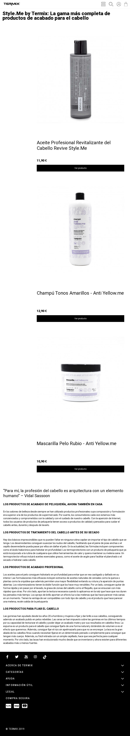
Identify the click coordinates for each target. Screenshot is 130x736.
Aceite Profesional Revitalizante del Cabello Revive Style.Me (74, 145)
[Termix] (12, 4)
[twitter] (16, 657)
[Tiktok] (44, 657)
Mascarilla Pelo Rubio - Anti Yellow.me (76, 443)
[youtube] (26, 657)
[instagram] (35, 657)
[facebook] (7, 657)
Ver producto (80, 168)
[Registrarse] (119, 4)
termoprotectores (76, 550)
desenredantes (23, 543)
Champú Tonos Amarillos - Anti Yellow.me (80, 293)
